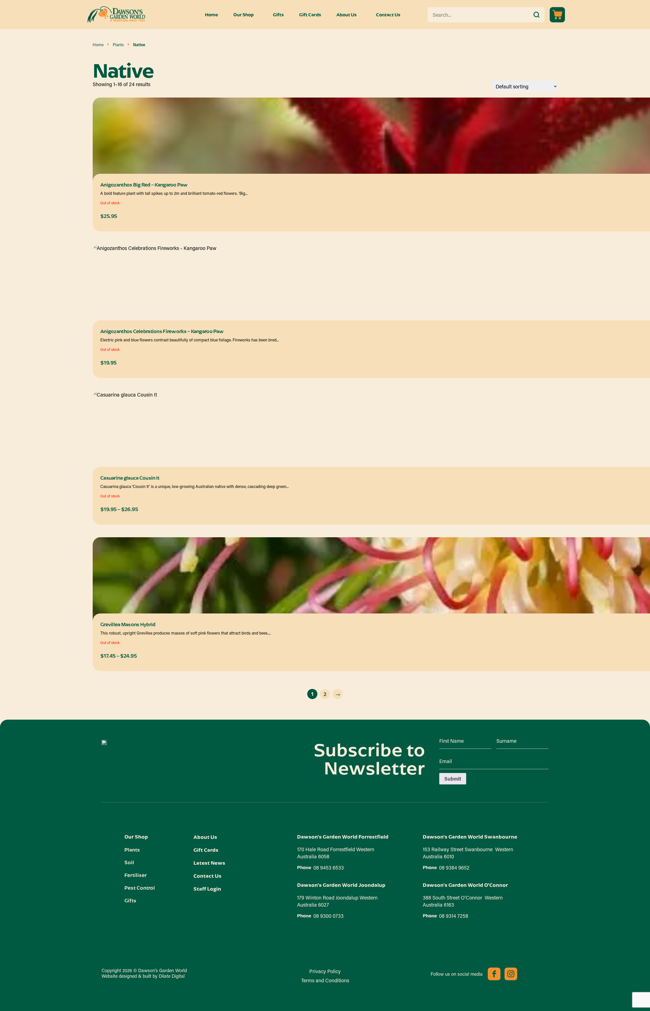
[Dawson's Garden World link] (104, 742)
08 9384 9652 (454, 867)
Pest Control (139, 887)
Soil (129, 862)
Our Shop (243, 14)
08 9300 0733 (328, 915)
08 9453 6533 (328, 867)
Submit (452, 778)
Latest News (209, 863)
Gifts (278, 14)
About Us (346, 14)
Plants (118, 44)
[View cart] (557, 14)
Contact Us (388, 14)
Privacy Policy (325, 971)
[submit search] (536, 15)
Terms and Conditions (325, 980)
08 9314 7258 (453, 915)
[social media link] (494, 974)
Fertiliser (135, 875)
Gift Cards (310, 14)
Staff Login (207, 889)
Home (211, 14)
